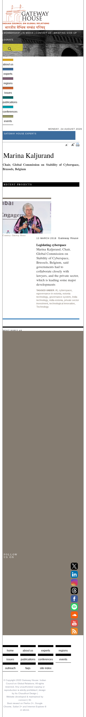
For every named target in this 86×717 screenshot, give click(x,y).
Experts (8, 73)
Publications (8, 102)
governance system (60, 297)
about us (28, 650)
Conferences (8, 111)
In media (28, 33)
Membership (12, 33)
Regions (8, 83)
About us (8, 64)
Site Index (45, 668)
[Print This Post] (77, 145)
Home (10, 650)
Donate (8, 40)
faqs (27, 668)
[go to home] (26, 28)
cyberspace (65, 290)
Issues (8, 92)
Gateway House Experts (20, 134)
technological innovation (62, 303)
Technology (42, 306)
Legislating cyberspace (51, 245)
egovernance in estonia (48, 293)
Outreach (10, 668)
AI (56, 290)
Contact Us (44, 33)
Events (8, 121)
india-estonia (56, 300)
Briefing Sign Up (65, 33)
